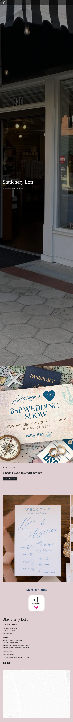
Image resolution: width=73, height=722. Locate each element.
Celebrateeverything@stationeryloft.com (16, 657)
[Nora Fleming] (36, 603)
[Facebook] (4, 663)
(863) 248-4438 (8, 655)
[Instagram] (8, 663)
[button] (4, 2)
